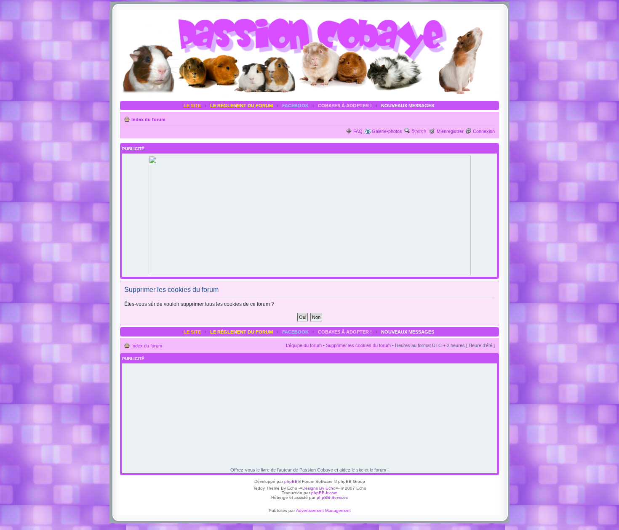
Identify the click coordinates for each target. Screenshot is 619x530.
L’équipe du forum (304, 345)
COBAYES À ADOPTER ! (345, 105)
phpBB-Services (332, 497)
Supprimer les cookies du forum (358, 345)
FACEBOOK (295, 105)
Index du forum (148, 119)
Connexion (484, 131)
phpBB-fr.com (324, 492)
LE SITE (192, 105)
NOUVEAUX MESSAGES (407, 105)
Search (418, 130)
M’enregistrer (450, 131)
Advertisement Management (323, 510)
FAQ (358, 131)
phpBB (291, 481)
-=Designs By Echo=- (319, 488)
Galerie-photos (387, 131)
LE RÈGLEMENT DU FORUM (241, 105)
